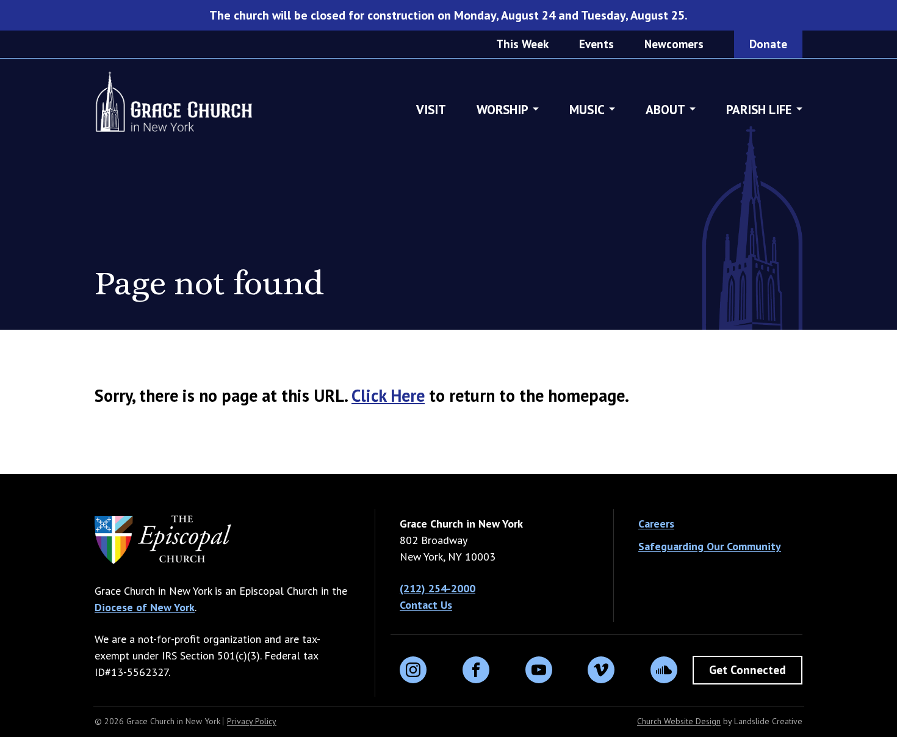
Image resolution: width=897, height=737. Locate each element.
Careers (656, 524)
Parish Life (759, 109)
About (665, 109)
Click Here (388, 395)
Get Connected (747, 670)
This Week (522, 44)
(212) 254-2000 (437, 588)
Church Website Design (679, 721)
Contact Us (426, 605)
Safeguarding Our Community (709, 546)
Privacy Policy (251, 721)
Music (587, 109)
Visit (431, 109)
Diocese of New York (145, 607)
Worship (502, 109)
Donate (768, 44)
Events (596, 44)
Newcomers (674, 44)
